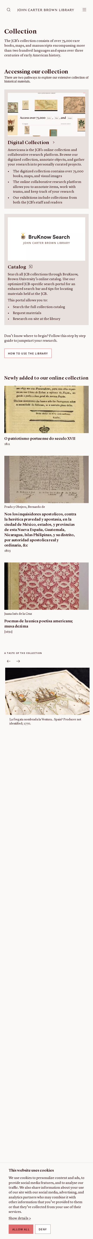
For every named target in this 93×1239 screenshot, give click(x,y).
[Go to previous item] (8, 661)
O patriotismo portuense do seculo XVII (39, 439)
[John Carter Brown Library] (45, 10)
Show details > (20, 1218)
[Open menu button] (84, 9)
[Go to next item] (18, 661)
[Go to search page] (8, 9)
